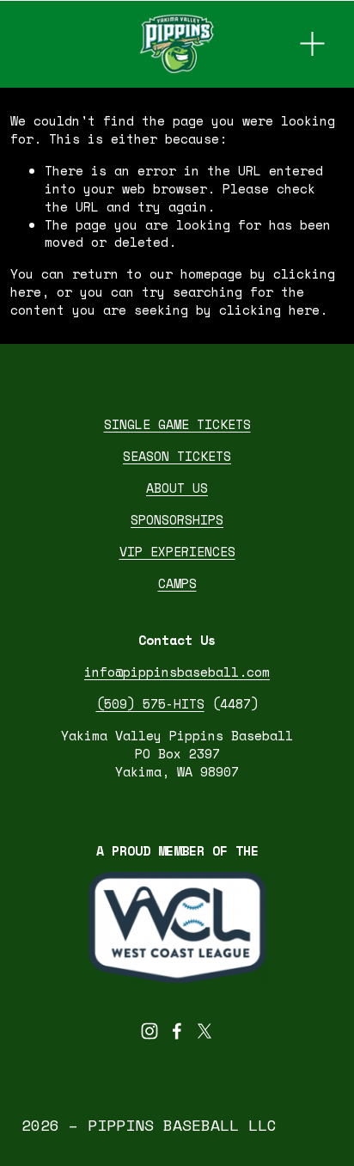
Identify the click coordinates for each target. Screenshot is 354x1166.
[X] (204, 1031)
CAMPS (177, 583)
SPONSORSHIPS (177, 520)
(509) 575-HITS (150, 704)
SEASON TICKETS (177, 456)
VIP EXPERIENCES (177, 552)
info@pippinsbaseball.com (177, 672)
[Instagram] (149, 1031)
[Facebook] (177, 1031)
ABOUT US (177, 488)
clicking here (269, 309)
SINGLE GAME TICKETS (177, 424)
